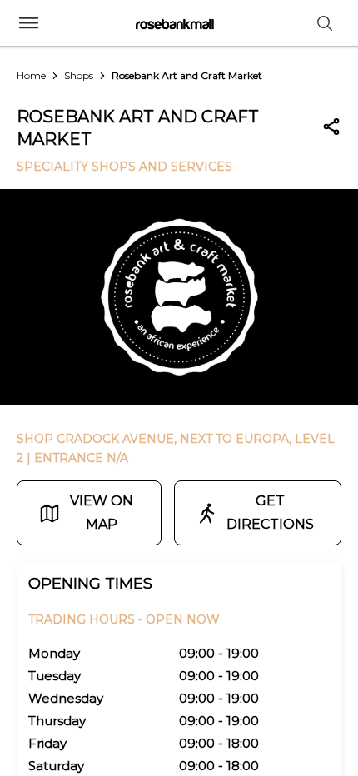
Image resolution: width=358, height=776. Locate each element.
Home (31, 75)
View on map (101, 512)
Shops (78, 75)
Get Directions (270, 512)
